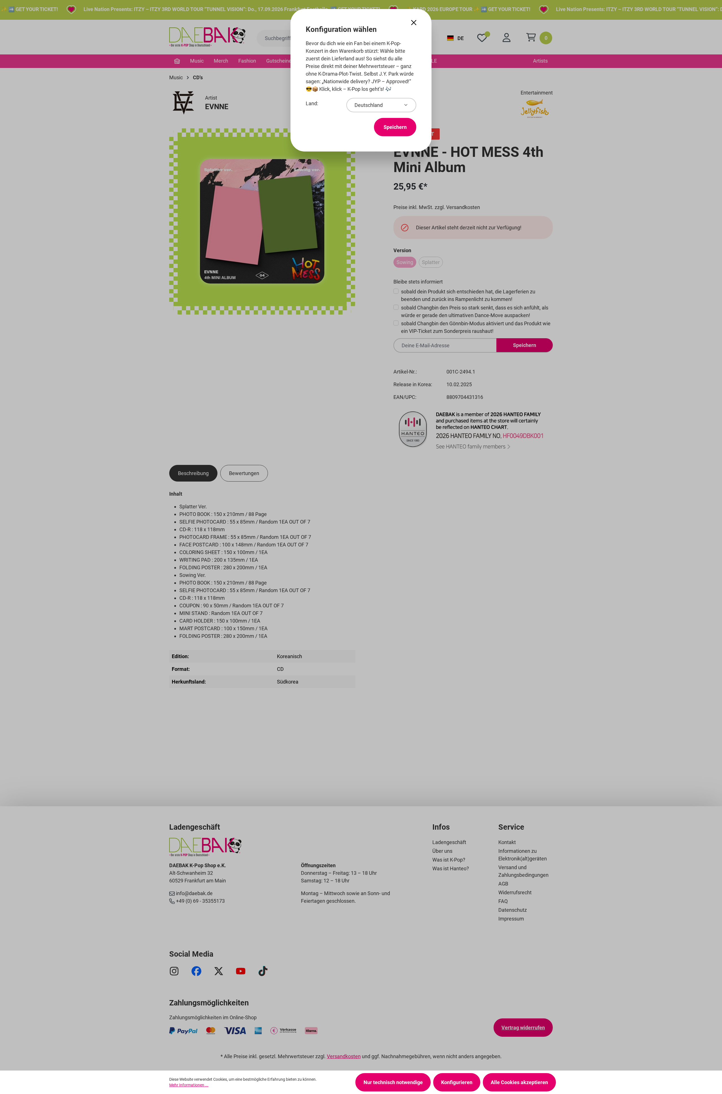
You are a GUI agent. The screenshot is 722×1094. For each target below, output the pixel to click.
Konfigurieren (456, 1082)
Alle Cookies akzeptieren (519, 1082)
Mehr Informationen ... (188, 1085)
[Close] (414, 22)
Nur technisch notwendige (393, 1082)
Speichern (395, 127)
